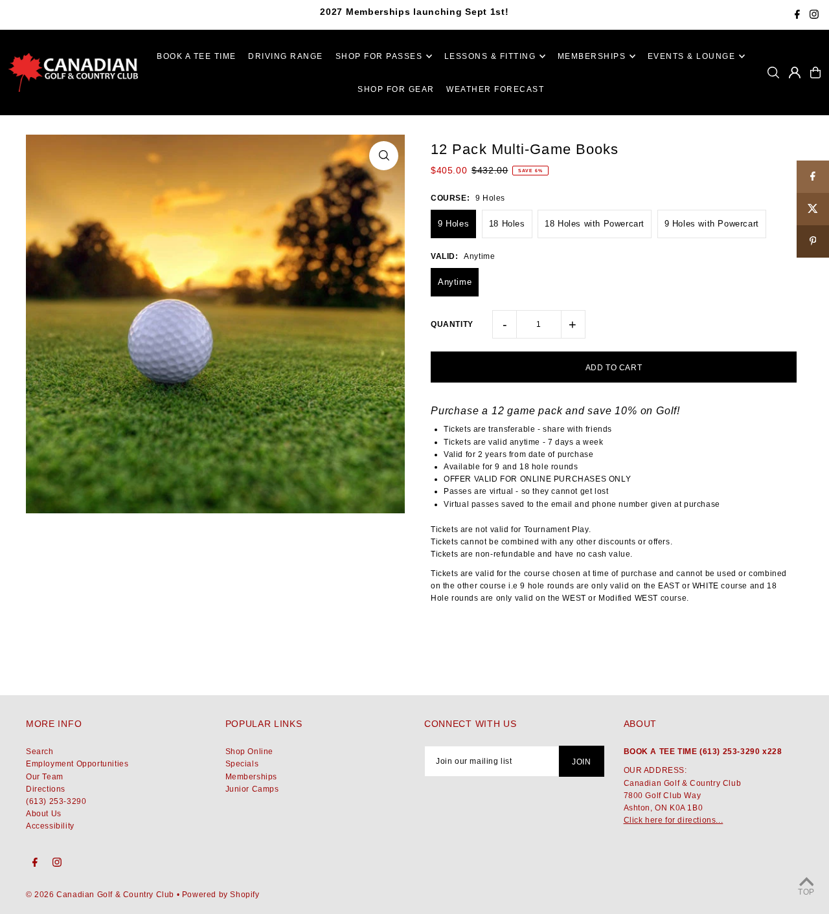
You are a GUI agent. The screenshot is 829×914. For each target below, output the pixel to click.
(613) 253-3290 (56, 801)
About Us (44, 813)
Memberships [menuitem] (592, 56)
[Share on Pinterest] (813, 241)
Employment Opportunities (77, 763)
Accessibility (50, 825)
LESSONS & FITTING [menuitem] (490, 56)
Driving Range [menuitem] (285, 56)
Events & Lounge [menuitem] (692, 56)
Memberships (251, 776)
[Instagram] (814, 16)
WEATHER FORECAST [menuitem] (495, 89)
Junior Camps (252, 789)
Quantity (452, 324)
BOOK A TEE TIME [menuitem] (196, 56)
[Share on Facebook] (813, 177)
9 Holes (453, 224)
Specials (242, 763)
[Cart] (815, 72)
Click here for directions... (673, 820)
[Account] (795, 72)
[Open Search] (773, 72)
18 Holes (507, 224)
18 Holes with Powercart (594, 224)
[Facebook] (797, 16)
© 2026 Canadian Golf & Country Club (100, 894)
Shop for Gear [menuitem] (396, 89)
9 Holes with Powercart (711, 224)
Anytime (454, 282)
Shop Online (249, 751)
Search (40, 751)
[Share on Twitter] (813, 209)
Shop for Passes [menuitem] (379, 56)
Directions (45, 789)
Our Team (44, 776)
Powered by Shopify (221, 894)
